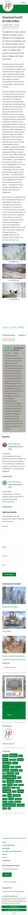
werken (4, 808)
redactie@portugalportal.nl (10, 896)
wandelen (20, 805)
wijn (9, 808)
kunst (19, 777)
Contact (4, 857)
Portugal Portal (19, 891)
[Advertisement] (14, 311)
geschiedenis (9, 777)
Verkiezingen (17, 801)
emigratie (6, 770)
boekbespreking (13, 759)
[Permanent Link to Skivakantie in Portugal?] (14, 588)
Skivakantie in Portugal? (10, 607)
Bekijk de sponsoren (8, 743)
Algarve (13, 755)
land (4, 781)
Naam (4, 547)
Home (4, 842)
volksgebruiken (9, 805)
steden (4, 795)
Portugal (6, 791)
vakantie (5, 801)
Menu (24, 2)
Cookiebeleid (6, 860)
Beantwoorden (7, 476)
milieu (4, 784)
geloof (17, 773)
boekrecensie (7, 763)
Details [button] (14, 913)
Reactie (5, 526)
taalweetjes (16, 795)
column (15, 763)
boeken (20, 759)
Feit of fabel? (6, 631)
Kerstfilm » (22, 335)
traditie (11, 799)
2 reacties (16, 24)
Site (3, 565)
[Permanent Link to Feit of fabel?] (14, 612)
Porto (18, 787)
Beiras (10, 340)
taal (9, 795)
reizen (20, 791)
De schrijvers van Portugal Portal (11, 851)
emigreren (14, 770)
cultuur (6, 766)
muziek (10, 785)
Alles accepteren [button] (14, 906)
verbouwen (11, 801)
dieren (12, 766)
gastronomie (10, 773)
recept (14, 791)
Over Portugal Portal (8, 845)
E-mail (5, 556)
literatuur (18, 781)
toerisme (5, 798)
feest (4, 773)
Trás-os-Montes (18, 798)
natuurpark (21, 784)
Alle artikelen (6, 848)
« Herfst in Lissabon (8, 335)
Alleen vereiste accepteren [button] (14, 910)
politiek (13, 787)
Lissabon (10, 781)
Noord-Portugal (6, 787)
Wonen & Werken (11, 338)
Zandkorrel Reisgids (11, 426)
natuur (15, 784)
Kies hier (9, 715)
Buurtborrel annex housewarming (13, 656)
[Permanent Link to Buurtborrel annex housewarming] (14, 637)
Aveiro (20, 755)
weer (13, 340)
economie (18, 766)
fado (21, 770)
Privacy (4, 854)
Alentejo (5, 756)
